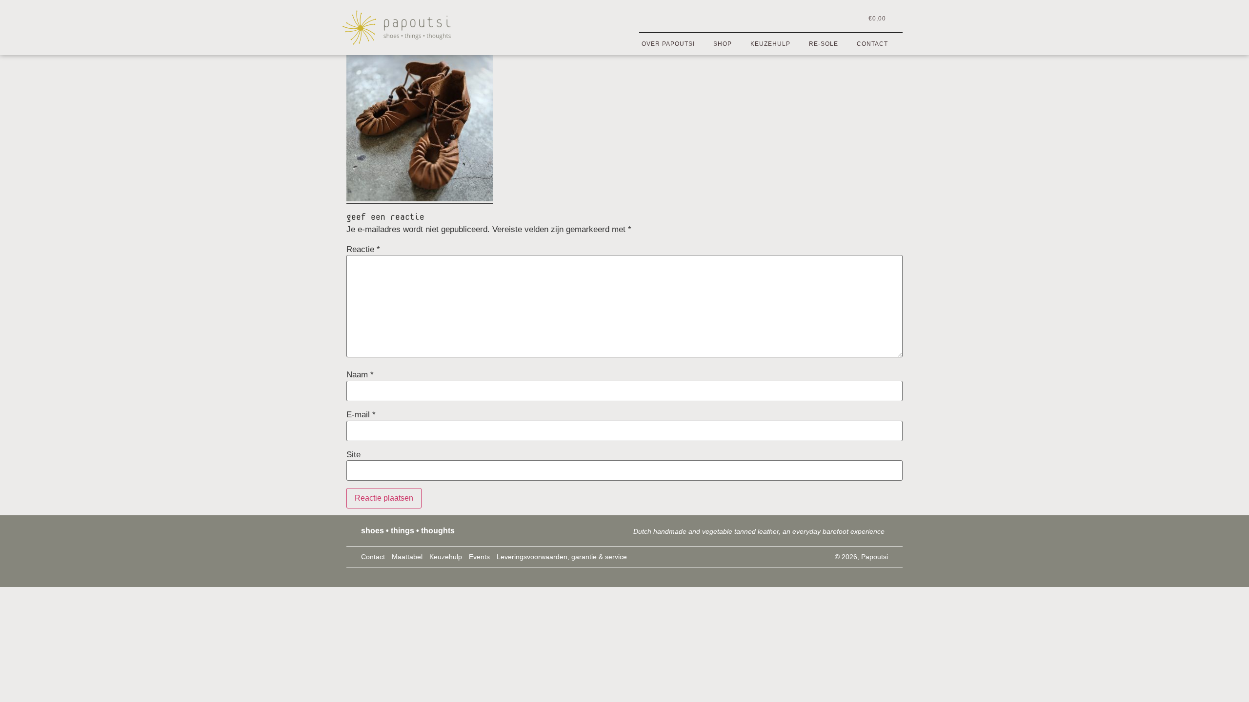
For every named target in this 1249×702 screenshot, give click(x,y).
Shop (722, 43)
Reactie (363, 249)
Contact (872, 43)
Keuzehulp (770, 43)
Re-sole (823, 43)
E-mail (361, 414)
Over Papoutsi (668, 43)
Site (353, 454)
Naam (360, 374)
